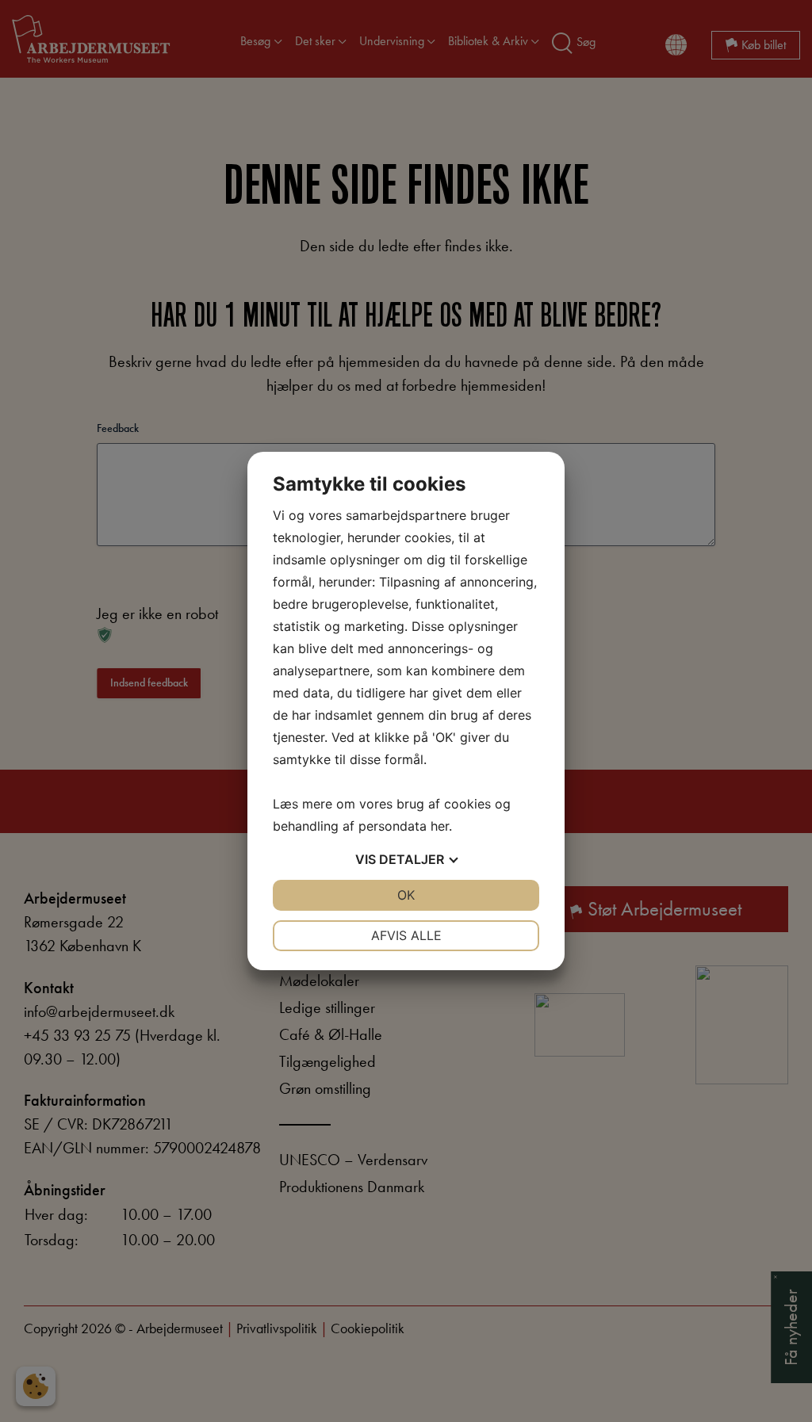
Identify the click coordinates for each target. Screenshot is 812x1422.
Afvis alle (406, 935)
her (440, 826)
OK (406, 895)
